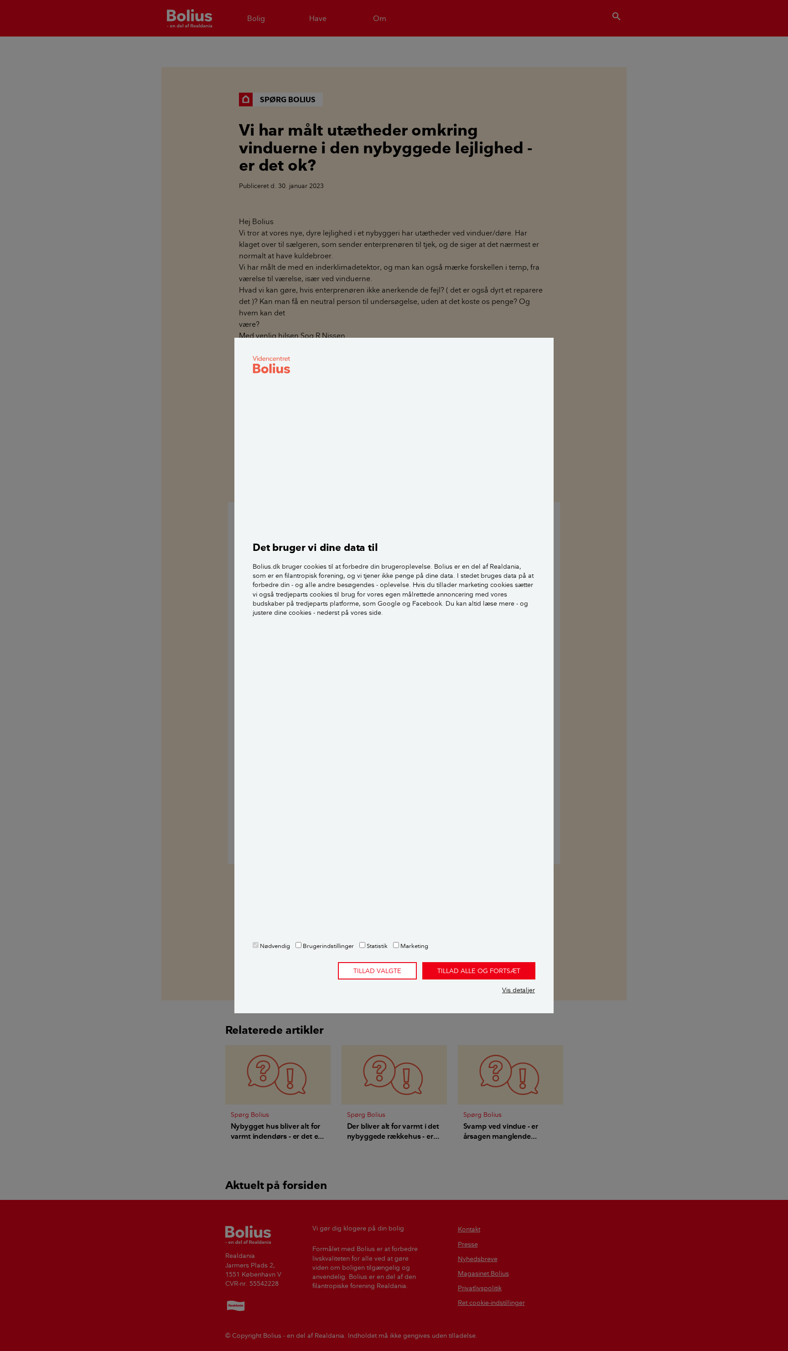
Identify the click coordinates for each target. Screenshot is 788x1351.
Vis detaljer (518, 990)
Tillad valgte (377, 971)
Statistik (376, 945)
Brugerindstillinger (327, 945)
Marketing (413, 945)
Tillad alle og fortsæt (478, 971)
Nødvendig (274, 945)
